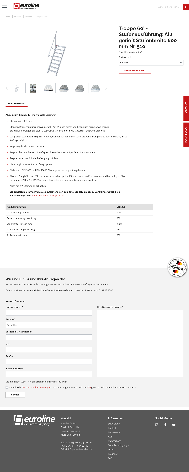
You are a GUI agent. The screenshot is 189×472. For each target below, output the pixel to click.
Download (186, 135)
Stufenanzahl (125, 57)
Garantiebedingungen (119, 445)
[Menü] (4, 6)
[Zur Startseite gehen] (81, 6)
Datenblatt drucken (134, 70)
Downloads (114, 423)
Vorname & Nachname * (19, 331)
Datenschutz (114, 441)
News (111, 449)
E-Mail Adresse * (14, 368)
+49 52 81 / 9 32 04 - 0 (80, 442)
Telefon (10, 356)
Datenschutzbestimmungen (36, 387)
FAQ (110, 458)
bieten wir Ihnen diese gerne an (48, 195)
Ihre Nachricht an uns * (110, 307)
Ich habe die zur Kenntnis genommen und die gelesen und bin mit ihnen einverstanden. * (72, 387)
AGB (88, 387)
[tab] (17, 104)
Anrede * (10, 319)
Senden (15, 394)
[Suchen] (186, 7)
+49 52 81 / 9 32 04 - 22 (76, 446)
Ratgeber (112, 454)
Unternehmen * (14, 307)
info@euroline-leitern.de (80, 449)
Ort (7, 343)
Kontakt (186, 108)
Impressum (114, 432)
